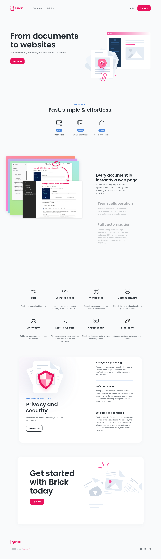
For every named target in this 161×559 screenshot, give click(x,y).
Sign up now (34, 428)
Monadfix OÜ (26, 549)
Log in (131, 8)
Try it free (17, 61)
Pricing (51, 8)
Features (37, 8)
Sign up (144, 8)
